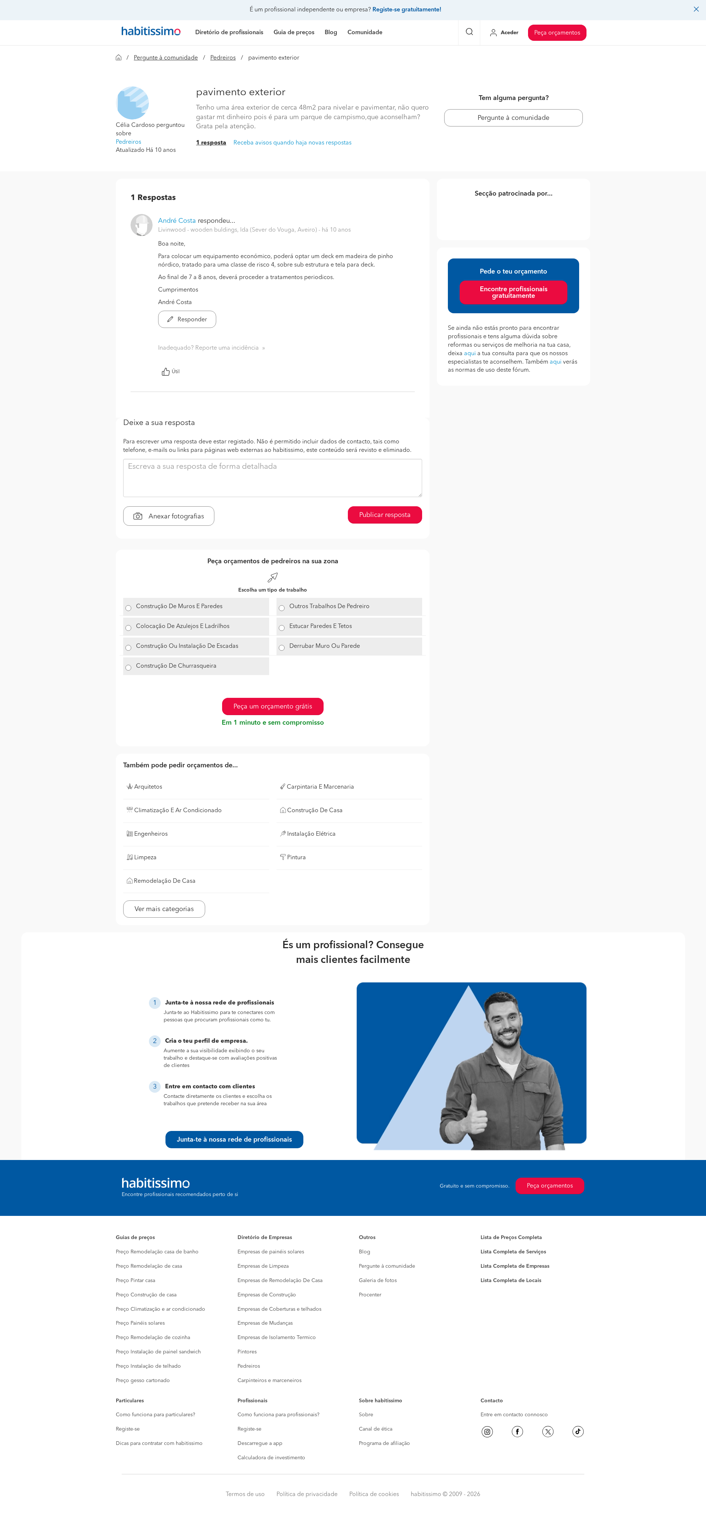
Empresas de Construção (267, 1295)
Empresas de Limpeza (263, 1266)
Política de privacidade (307, 1495)
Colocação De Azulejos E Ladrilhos (182, 626)
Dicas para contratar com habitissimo (159, 1443)
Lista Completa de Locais (511, 1280)
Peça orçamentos (557, 33)
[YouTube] (548, 1431)
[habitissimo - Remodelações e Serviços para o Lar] (151, 32)
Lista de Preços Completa (511, 1237)
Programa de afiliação (384, 1443)
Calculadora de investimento (271, 1457)
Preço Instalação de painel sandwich (158, 1351)
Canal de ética (375, 1429)
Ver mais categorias (164, 909)
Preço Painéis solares (140, 1323)
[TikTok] (578, 1431)
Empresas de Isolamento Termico (277, 1337)
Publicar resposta (385, 515)
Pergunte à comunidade (166, 58)
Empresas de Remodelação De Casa (280, 1280)
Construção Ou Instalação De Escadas (187, 646)
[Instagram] (487, 1431)
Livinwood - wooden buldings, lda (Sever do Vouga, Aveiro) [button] (238, 230)
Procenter (370, 1295)
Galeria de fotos (378, 1280)
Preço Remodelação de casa (149, 1266)
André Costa (177, 221)
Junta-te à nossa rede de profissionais (234, 1139)
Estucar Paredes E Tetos (320, 626)
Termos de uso (245, 1495)
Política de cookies (374, 1495)
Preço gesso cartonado (143, 1380)
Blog (364, 1251)
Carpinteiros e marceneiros (270, 1380)
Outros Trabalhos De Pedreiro (329, 607)
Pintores (247, 1351)
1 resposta (211, 143)
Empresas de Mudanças (265, 1323)
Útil (176, 371)
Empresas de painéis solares (271, 1251)
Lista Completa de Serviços (513, 1251)
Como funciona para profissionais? (279, 1414)
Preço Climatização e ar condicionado (160, 1309)
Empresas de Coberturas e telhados (279, 1309)
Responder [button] (191, 320)
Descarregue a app (260, 1443)
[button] (132, 103)
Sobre (366, 1414)
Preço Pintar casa (135, 1280)
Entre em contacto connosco (514, 1414)
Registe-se (128, 1429)
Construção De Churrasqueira (176, 666)
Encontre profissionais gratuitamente (514, 292)
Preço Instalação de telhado (148, 1366)
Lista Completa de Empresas (515, 1266)
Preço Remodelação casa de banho (157, 1251)
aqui (470, 354)
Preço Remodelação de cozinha (153, 1337)
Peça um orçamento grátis (272, 706)
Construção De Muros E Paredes (179, 607)
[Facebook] (517, 1431)
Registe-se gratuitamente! (406, 10)
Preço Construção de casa (146, 1295)
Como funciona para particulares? (155, 1414)
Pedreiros (223, 58)
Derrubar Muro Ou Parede (324, 646)
